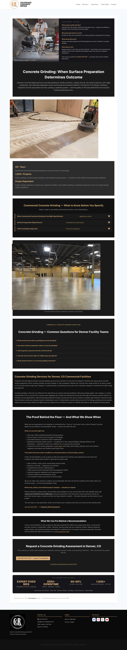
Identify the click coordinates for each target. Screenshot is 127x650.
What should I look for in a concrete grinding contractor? (37, 361)
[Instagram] (98, 619)
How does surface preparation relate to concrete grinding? (37, 345)
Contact (113, 4)
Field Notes (105, 4)
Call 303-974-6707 (81, 57)
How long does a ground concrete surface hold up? (35, 350)
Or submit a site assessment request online (63, 564)
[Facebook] (94, 619)
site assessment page (62, 531)
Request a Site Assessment (50, 507)
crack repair (58, 446)
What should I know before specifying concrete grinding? (37, 340)
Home (78, 4)
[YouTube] (107, 619)
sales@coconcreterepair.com (45, 621)
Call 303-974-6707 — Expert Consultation (33, 558)
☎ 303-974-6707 (42, 619)
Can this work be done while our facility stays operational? (37, 356)
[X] (102, 619)
